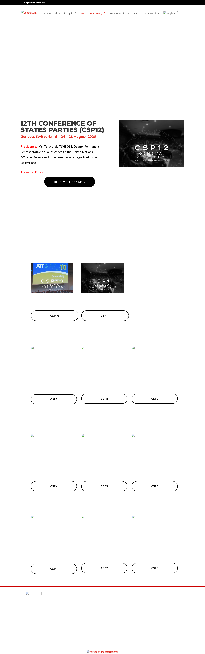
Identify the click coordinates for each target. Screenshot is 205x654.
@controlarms (43, 628)
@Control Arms (43, 621)
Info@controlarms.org (49, 613)
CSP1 (53, 569)
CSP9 (154, 399)
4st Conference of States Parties (52, 471)
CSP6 (154, 486)
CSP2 (104, 568)
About (58, 13)
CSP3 (154, 568)
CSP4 (53, 486)
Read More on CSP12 (70, 182)
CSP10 (54, 315)
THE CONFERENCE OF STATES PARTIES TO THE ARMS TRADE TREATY (102, 51)
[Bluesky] (183, 3)
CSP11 (105, 315)
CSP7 (53, 399)
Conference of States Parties (102, 471)
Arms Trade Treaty (91, 13)
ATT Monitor (152, 13)
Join (71, 13)
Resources (115, 13)
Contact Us (134, 13)
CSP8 (104, 399)
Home (47, 13)
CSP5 (104, 486)
